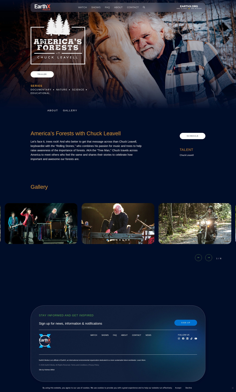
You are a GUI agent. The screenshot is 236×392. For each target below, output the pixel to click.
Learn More (141, 360)
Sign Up (185, 323)
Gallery (70, 110)
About (118, 7)
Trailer (42, 74)
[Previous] (198, 257)
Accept (178, 388)
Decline (188, 388)
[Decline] (232, 388)
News (148, 335)
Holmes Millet (49, 370)
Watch (82, 7)
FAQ (107, 7)
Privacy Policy (94, 365)
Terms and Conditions (79, 365)
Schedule (192, 136)
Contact (133, 7)
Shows (96, 7)
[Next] (208, 257)
